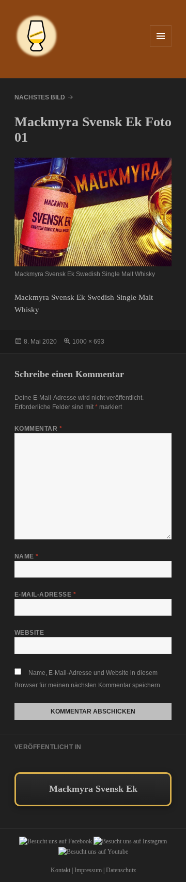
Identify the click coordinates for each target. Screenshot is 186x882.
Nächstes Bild (39, 97)
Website (29, 632)
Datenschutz (121, 870)
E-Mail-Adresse (45, 594)
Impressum (88, 870)
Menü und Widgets (161, 46)
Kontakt (60, 870)
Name (26, 556)
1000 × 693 (88, 341)
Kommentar (38, 428)
